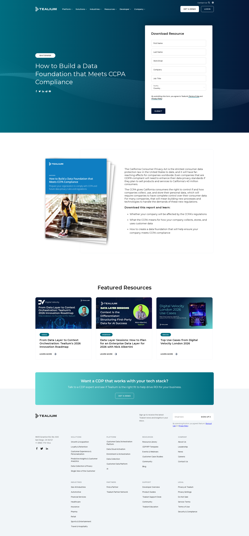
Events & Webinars (150, 451)
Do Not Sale (183, 497)
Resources (110, 9)
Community (147, 461)
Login (207, 9)
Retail (73, 516)
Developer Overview (151, 487)
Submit (158, 111)
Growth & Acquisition (80, 442)
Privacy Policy (156, 98)
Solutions (80, 9)
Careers (181, 456)
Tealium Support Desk (151, 497)
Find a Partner (112, 487)
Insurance (75, 506)
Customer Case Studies (152, 456)
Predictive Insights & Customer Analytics (84, 459)
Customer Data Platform (117, 464)
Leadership (183, 446)
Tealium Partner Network (117, 492)
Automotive (76, 492)
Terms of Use (194, 96)
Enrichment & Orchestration (118, 454)
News (180, 451)
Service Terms (184, 502)
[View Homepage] (46, 9)
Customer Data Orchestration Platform (119, 442)
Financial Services (78, 497)
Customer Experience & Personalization (81, 452)
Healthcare (76, 502)
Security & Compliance (187, 511)
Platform (66, 9)
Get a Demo (190, 9)
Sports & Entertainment (81, 521)
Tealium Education (150, 506)
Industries (95, 9)
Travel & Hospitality (79, 526)
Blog (144, 466)
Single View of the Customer (83, 471)
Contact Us (202, 3)
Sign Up (205, 417)
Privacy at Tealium (185, 487)
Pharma (74, 511)
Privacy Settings (185, 492)
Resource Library (149, 442)
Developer (124, 9)
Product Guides (149, 492)
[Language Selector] (213, 2)
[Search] (209, 2)
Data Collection (113, 459)
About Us (182, 442)
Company (138, 9)
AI (107, 468)
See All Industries (78, 487)
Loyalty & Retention (79, 446)
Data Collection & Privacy (81, 466)
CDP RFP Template (150, 446)
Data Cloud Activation (116, 449)
